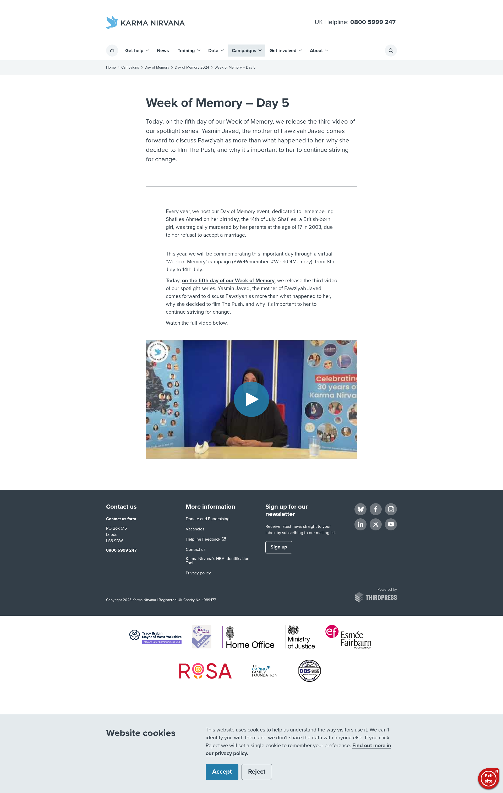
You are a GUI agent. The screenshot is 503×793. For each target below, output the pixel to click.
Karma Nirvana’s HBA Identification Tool (217, 561)
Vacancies (195, 529)
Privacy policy (198, 573)
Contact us (195, 549)
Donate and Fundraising (207, 519)
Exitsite (489, 778)
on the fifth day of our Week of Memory (228, 281)
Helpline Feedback (206, 539)
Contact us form (121, 519)
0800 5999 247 (373, 22)
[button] (136, 51)
